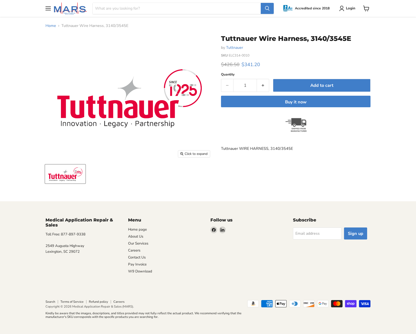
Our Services (138, 243)
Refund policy (98, 302)
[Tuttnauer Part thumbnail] (65, 173)
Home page (137, 229)
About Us (135, 236)
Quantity (227, 74)
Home (51, 26)
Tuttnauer (234, 47)
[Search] (267, 8)
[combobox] (177, 8)
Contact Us (137, 257)
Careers (134, 250)
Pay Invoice (137, 264)
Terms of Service (72, 302)
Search (50, 302)
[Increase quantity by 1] (263, 85)
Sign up (355, 233)
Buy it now (295, 102)
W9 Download (140, 271)
